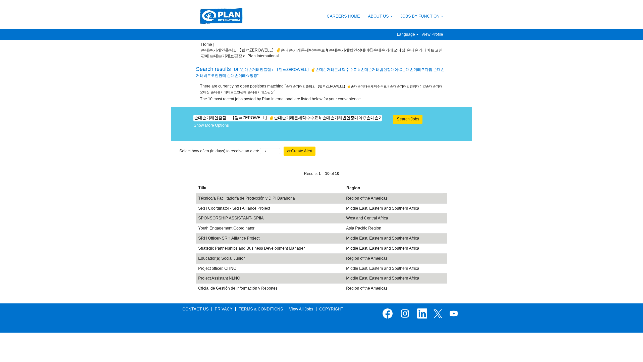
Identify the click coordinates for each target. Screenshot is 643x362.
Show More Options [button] (211, 125)
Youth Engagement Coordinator (226, 228)
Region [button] (353, 188)
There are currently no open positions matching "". (321, 89)
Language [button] (406, 34)
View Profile (432, 34)
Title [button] (202, 188)
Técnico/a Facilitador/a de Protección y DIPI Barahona (246, 198)
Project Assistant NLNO (219, 278)
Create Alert (301, 151)
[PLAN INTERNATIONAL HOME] (221, 16)
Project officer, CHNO (217, 268)
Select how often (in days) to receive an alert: (219, 151)
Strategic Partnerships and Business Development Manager (251, 248)
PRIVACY (224, 309)
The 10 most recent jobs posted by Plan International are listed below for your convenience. (281, 99)
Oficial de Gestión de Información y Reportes (238, 288)
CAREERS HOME (343, 16)
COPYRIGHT (331, 309)
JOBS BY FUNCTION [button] (420, 16)
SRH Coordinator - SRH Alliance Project (234, 208)
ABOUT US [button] (379, 16)
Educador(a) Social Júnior (221, 258)
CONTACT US (195, 309)
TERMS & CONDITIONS (261, 309)
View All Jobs (301, 309)
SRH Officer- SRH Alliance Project (228, 238)
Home (206, 44)
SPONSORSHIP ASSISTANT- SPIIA (231, 218)
